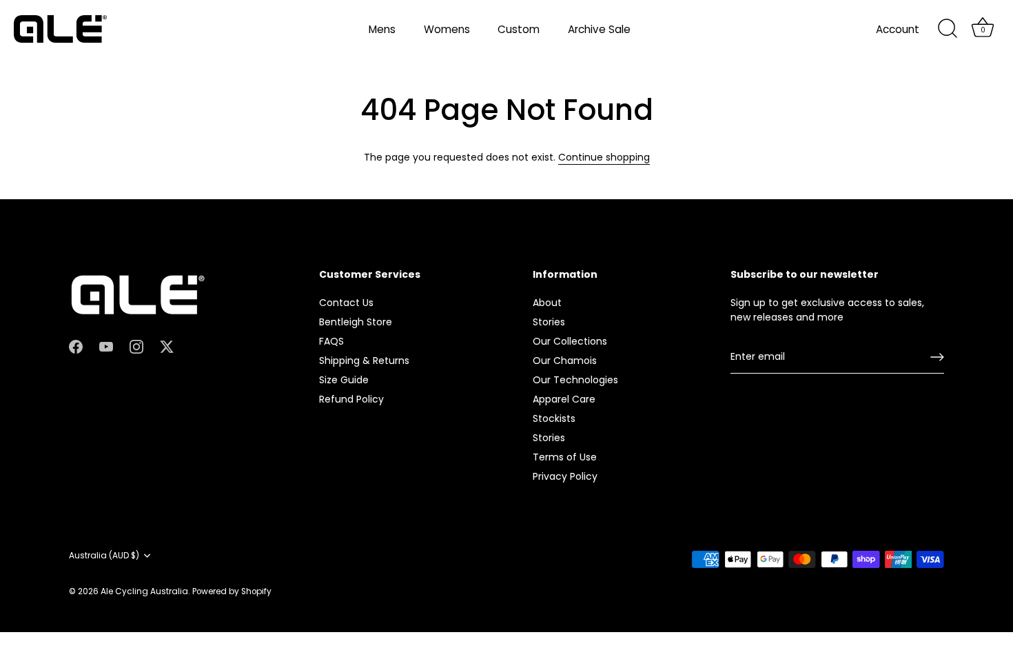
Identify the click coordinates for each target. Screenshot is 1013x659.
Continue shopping (604, 157)
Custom (519, 29)
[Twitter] (167, 346)
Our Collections (570, 341)
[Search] (947, 29)
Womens (447, 29)
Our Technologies (575, 380)
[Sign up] (937, 357)
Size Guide (344, 380)
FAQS (331, 341)
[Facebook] (76, 346)
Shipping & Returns (364, 360)
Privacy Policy (565, 476)
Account (897, 29)
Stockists (554, 418)
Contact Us (346, 303)
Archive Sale (599, 29)
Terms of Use (565, 457)
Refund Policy (351, 399)
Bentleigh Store (355, 322)
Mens (382, 29)
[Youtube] (106, 346)
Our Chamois (565, 360)
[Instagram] (136, 346)
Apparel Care (564, 399)
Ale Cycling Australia (144, 591)
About (547, 303)
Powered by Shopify (232, 591)
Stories (549, 322)
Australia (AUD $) (104, 556)
